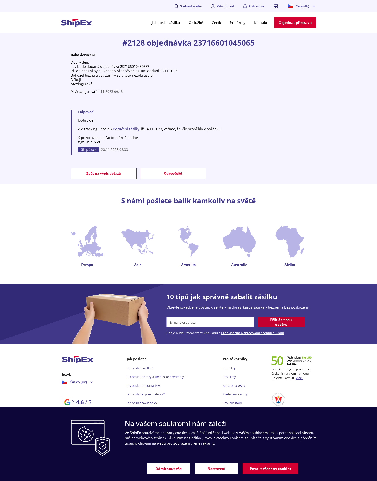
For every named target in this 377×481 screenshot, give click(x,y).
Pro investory (232, 403)
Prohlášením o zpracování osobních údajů (252, 333)
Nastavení (216, 468)
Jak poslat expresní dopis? (146, 394)
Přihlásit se (256, 6)
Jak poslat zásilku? (140, 368)
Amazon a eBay (234, 385)
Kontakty (229, 368)
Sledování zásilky (235, 394)
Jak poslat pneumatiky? (143, 385)
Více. (299, 378)
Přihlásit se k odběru (281, 322)
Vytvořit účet (225, 6)
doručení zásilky (126, 129)
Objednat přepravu (295, 22)
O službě (196, 22)
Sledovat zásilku (191, 6)
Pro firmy (237, 22)
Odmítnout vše (168, 468)
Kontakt (260, 22)
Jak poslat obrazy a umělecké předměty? (156, 377)
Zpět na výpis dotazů (103, 173)
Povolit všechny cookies (270, 468)
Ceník (216, 22)
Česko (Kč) (302, 6)
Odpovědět (173, 173)
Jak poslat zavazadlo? (142, 403)
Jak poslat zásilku (166, 22)
